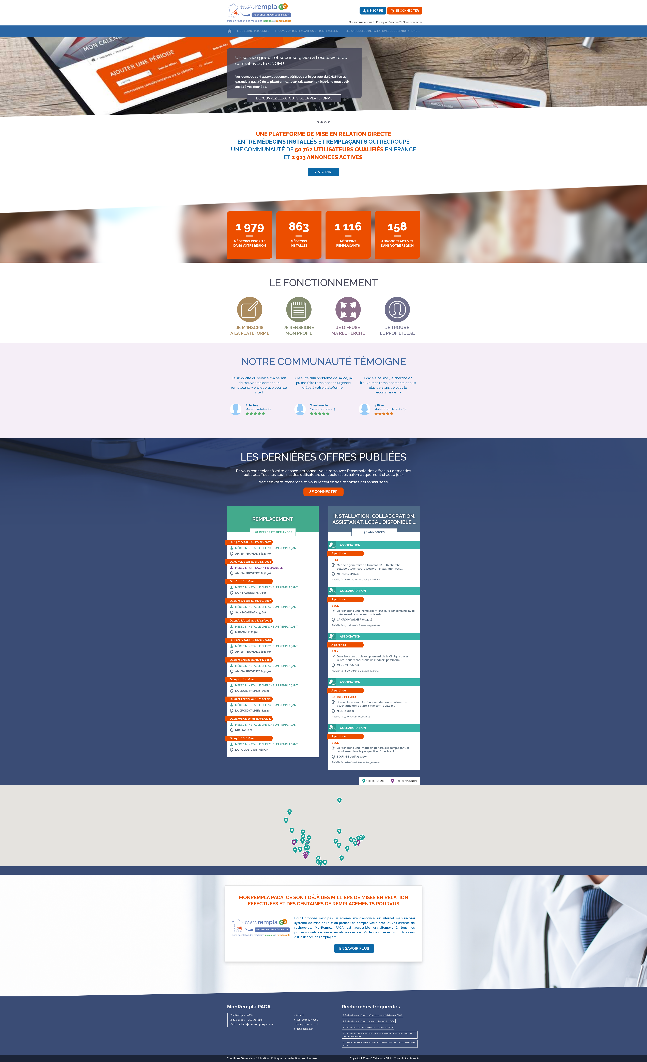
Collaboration (353, 591)
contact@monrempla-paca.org (256, 1024)
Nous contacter (412, 22)
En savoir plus (354, 948)
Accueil (300, 1015)
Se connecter (407, 10)
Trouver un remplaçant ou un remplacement (307, 31)
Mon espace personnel (253, 31)
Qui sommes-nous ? (361, 22)
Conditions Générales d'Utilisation (248, 1058)
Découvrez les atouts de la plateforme (294, 104)
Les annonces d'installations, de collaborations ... (383, 31)
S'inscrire (374, 10)
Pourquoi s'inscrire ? (388, 22)
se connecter (323, 491)
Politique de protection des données (294, 1058)
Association (350, 545)
